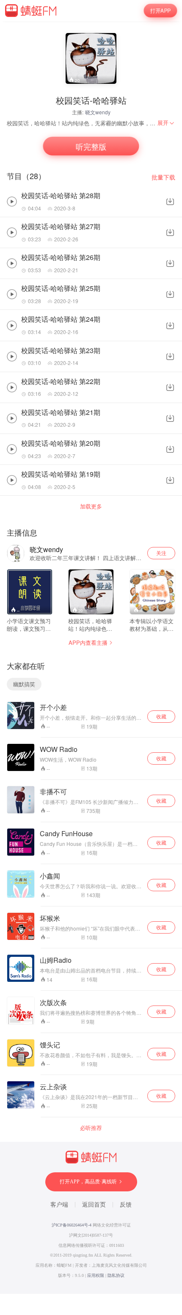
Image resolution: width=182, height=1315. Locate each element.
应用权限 (95, 1275)
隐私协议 (116, 1275)
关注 (161, 552)
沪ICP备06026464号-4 (71, 1225)
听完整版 (91, 146)
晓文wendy (97, 112)
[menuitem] (166, 123)
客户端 (59, 1205)
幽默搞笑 (24, 684)
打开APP (160, 10)
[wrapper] (91, 657)
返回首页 (94, 1205)
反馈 (126, 1205)
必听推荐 (91, 1128)
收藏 (161, 716)
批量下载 (163, 177)
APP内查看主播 (88, 642)
